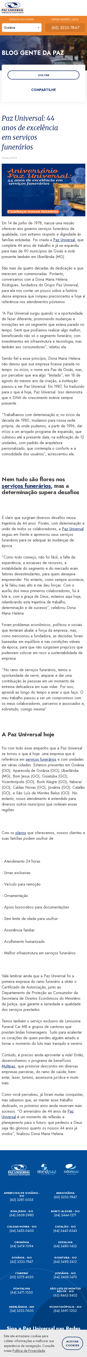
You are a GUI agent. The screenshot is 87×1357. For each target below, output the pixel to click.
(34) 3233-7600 (22, 1310)
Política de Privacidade (29, 1350)
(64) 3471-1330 (21, 1292)
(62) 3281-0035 (21, 1199)
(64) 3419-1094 (21, 1246)
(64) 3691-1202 (65, 1310)
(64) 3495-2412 (65, 1261)
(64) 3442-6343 (65, 1230)
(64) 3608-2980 (21, 1215)
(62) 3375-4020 (22, 1277)
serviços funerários (26, 485)
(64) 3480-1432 (65, 1246)
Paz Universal (73, 529)
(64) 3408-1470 (65, 1277)
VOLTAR (43, 75)
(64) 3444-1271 (65, 1215)
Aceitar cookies (72, 1343)
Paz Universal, (64, 240)
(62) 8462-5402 (65, 1295)
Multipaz (8, 1066)
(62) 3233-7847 (65, 27)
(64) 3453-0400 (22, 1230)
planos (20, 833)
